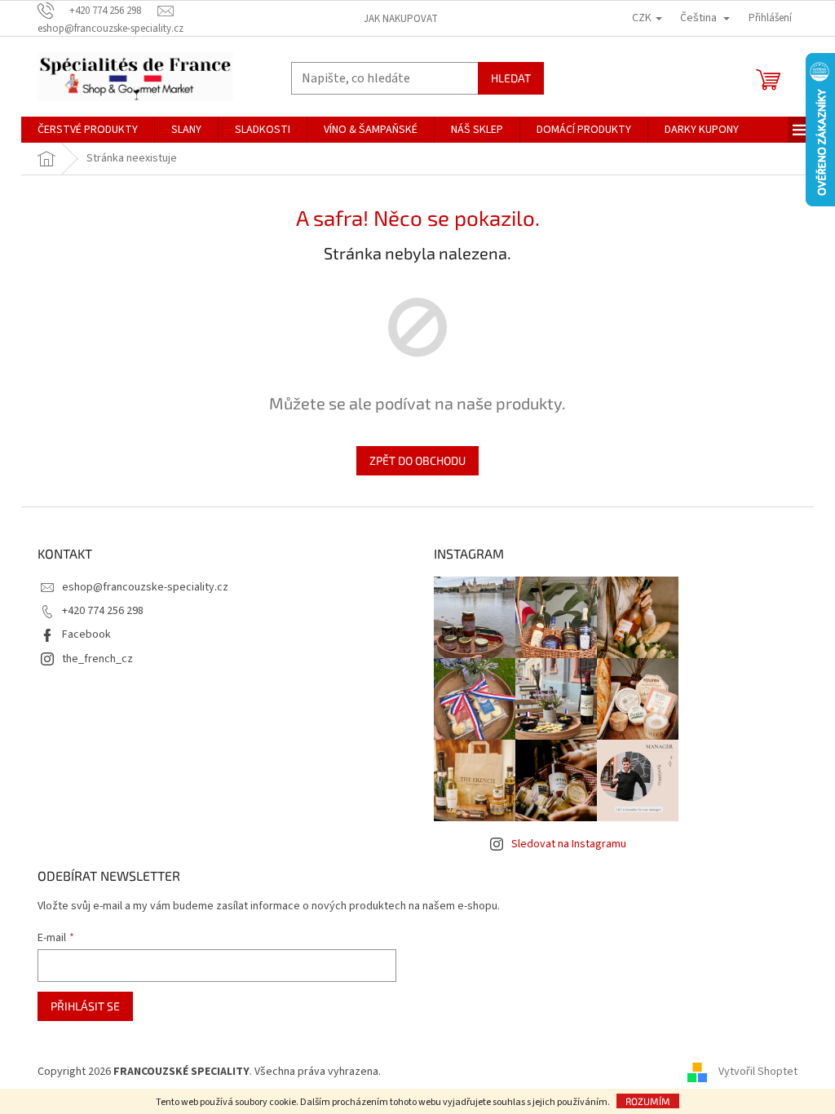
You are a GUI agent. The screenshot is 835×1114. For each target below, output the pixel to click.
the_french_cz (97, 659)
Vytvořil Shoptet (757, 1071)
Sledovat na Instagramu (568, 844)
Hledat (511, 78)
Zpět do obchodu (417, 460)
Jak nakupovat (401, 18)
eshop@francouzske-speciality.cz (145, 587)
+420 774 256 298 (103, 611)
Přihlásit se (85, 1006)
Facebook (86, 634)
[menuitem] (87, 130)
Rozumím (647, 1101)
